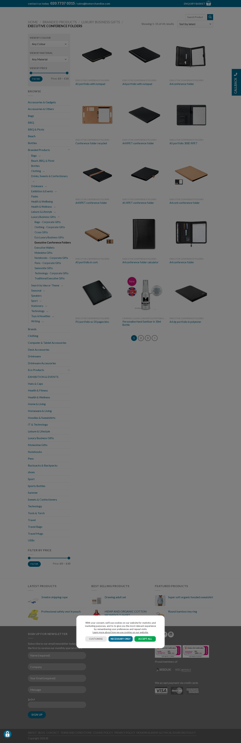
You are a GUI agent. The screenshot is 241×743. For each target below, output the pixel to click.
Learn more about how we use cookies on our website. (120, 632)
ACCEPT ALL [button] (145, 638)
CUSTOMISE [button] (96, 638)
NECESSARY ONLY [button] (121, 638)
